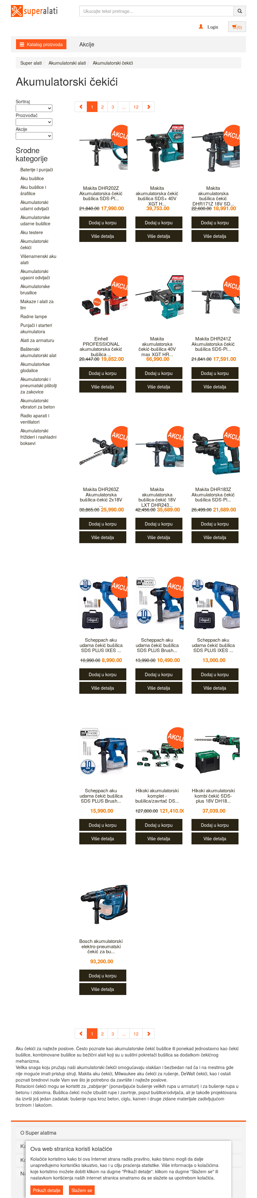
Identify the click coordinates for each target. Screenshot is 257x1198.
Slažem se (81, 1190)
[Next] (148, 106)
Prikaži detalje (46, 1190)
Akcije (86, 44)
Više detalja (102, 236)
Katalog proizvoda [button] (44, 44)
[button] (208, 26)
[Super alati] (28, 11)
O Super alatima (38, 1132)
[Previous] (81, 106)
